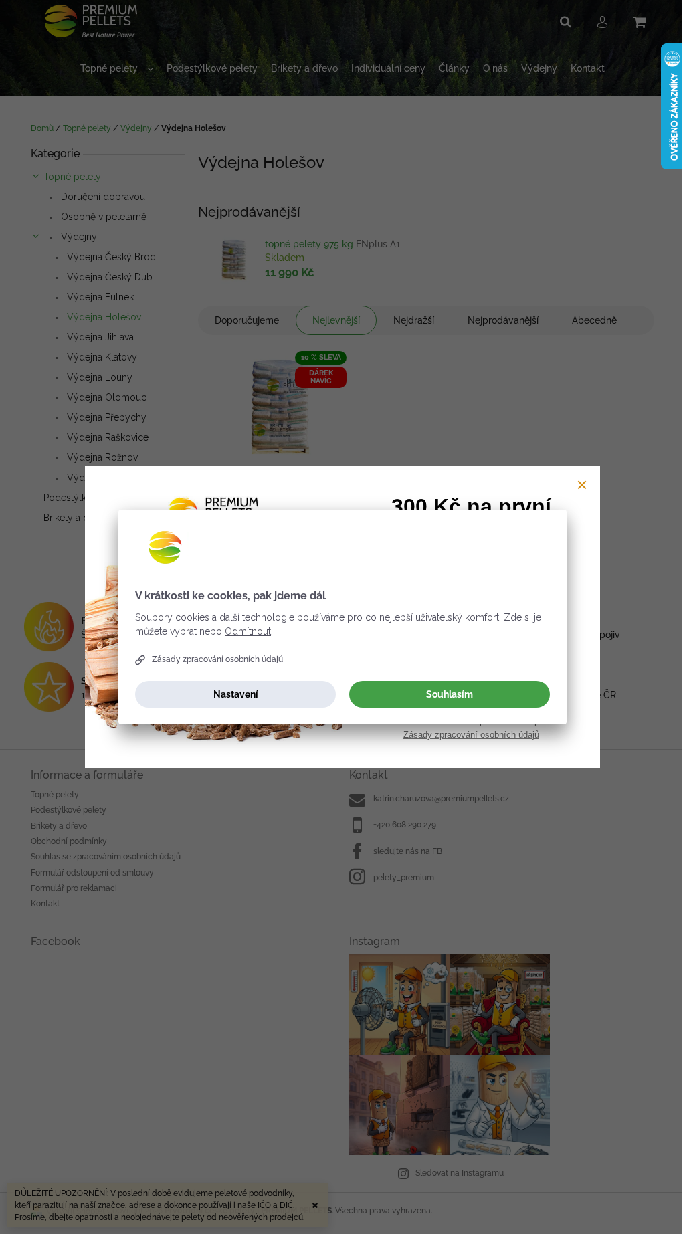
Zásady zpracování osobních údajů (217, 659)
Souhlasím (449, 694)
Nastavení (235, 694)
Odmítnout (248, 631)
